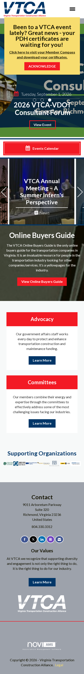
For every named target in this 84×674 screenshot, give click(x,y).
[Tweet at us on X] (33, 539)
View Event (42, 125)
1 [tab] (34, 100)
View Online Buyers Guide (42, 281)
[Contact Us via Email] (59, 539)
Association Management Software (42, 649)
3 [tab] (49, 100)
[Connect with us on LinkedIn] (42, 539)
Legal (59, 665)
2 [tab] (42, 100)
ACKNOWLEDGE (42, 66)
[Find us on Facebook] (25, 539)
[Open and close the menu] (63, 9)
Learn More (42, 360)
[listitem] (42, 80)
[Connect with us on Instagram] (50, 539)
